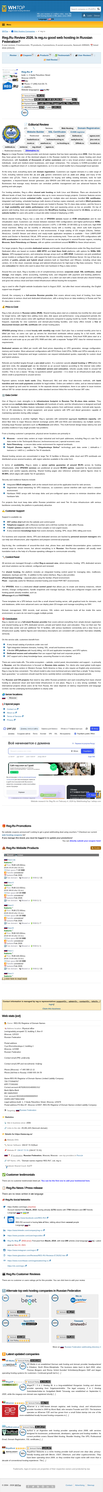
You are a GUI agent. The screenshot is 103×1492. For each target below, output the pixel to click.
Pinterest (43, 1486)
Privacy (10, 720)
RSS (53, 1486)
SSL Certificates (57, 132)
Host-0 (10, 905)
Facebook (28, 1486)
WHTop (5, 31)
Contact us (11, 709)
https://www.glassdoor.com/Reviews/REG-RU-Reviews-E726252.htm (36, 1255)
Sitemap (90, 1485)
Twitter (33, 1486)
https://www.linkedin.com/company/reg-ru (25, 1230)
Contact (69, 1485)
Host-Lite (11, 860)
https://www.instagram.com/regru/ (22, 1250)
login (51, 1004)
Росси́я (80, 1155)
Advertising (79, 1485)
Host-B (11, 928)
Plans (97, 848)
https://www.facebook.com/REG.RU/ (31, 1218)
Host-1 (10, 951)
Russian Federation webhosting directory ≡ (83, 1347)
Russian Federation (28, 1110)
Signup (97, 15)
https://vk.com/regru (16, 1266)
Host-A (11, 882)
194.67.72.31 (23, 1150)
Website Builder (35, 132)
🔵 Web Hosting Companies (23, 31)
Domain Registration (89, 128)
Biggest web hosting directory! (19, 11)
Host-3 (10, 973)
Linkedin (48, 1486)
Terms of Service (14, 716)
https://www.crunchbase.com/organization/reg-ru (28, 1261)
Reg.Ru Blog (13, 1241)
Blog (38, 1486)
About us (10, 713)
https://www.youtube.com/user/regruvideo (25, 1235)
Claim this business (52, 1009)
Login (89, 15)
